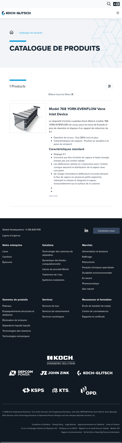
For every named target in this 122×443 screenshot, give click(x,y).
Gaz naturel (88, 288)
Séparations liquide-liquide (16, 325)
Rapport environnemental (71, 432)
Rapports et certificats (93, 316)
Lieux (5, 251)
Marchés (87, 245)
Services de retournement (55, 311)
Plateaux (6, 305)
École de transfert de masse (96, 305)
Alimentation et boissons (95, 251)
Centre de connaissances (95, 311)
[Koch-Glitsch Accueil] (17, 13)
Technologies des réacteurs (16, 330)
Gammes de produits (15, 300)
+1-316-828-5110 (33, 229)
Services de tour (50, 305)
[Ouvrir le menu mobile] (117, 13)
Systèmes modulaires (53, 279)
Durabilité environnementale (97, 272)
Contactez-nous (106, 230)
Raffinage (87, 256)
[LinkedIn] (86, 231)
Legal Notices (70, 424)
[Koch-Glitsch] (12, 32)
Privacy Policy (57, 424)
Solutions (48, 245)
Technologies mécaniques (15, 336)
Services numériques (53, 316)
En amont (87, 278)
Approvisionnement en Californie (91, 424)
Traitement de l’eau (52, 274)
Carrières (7, 256)
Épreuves (7, 262)
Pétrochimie (88, 262)
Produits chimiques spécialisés (98, 267)
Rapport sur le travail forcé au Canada (94, 428)
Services (47, 300)
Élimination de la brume (14, 320)
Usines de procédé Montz (55, 269)
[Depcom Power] (21, 373)
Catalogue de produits (30, 32)
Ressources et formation (96, 300)
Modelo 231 (115, 428)
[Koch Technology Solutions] (61, 390)
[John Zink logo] (55, 373)
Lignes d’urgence (11, 235)
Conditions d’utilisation (41, 424)
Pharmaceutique (90, 283)
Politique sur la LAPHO (68, 428)
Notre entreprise (12, 245)
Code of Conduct (113, 424)
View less (53, 195)
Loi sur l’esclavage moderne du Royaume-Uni (39, 428)
